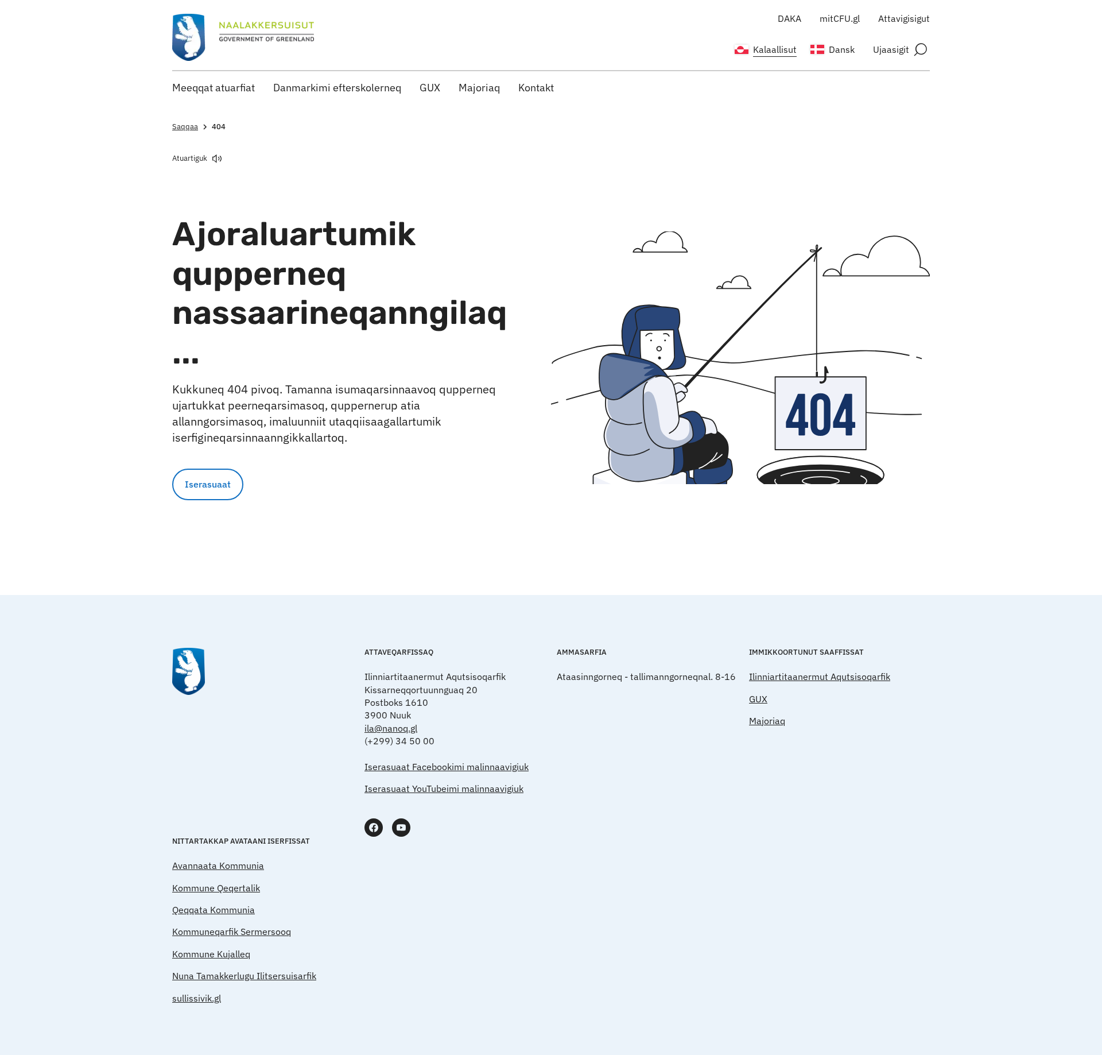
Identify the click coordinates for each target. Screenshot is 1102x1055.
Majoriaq (479, 87)
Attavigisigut (904, 18)
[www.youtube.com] (401, 827)
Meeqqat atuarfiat (213, 87)
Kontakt (536, 87)
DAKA (789, 18)
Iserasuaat (208, 484)
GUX (430, 87)
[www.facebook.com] (373, 827)
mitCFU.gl (840, 18)
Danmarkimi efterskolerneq (337, 87)
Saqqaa (185, 127)
